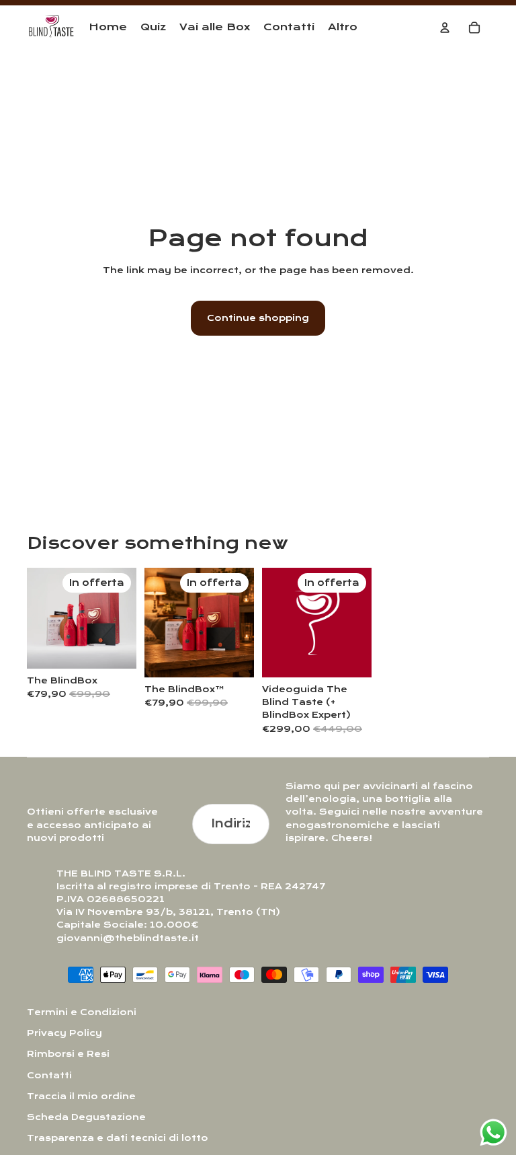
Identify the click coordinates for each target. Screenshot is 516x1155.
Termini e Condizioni (81, 1012)
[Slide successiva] (126, 618)
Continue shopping (258, 318)
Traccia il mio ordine (81, 1096)
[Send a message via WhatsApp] (493, 1132)
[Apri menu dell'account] (445, 27)
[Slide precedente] (37, 618)
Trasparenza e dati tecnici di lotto (117, 1138)
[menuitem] (342, 27)
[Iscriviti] (249, 824)
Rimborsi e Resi (68, 1054)
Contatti (49, 1075)
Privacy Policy (64, 1033)
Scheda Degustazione (86, 1117)
